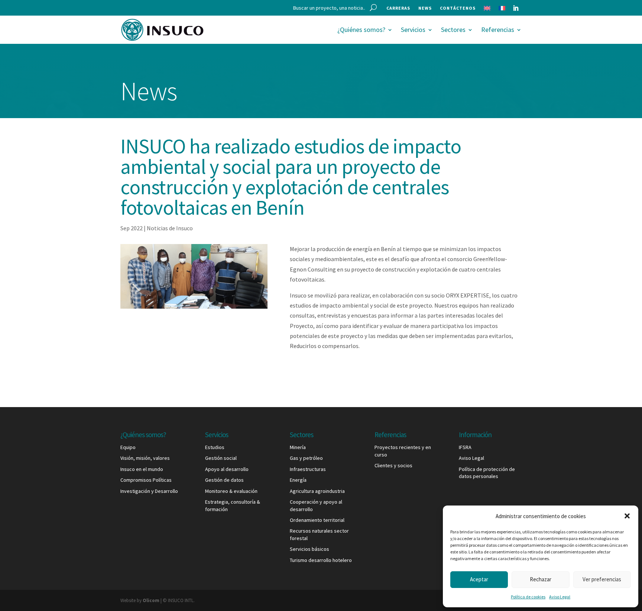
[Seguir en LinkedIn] (516, 8)
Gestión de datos (224, 480)
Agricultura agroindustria (317, 491)
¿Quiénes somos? (361, 29)
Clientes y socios (393, 465)
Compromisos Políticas (146, 480)
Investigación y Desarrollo (149, 491)
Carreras (398, 8)
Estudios (214, 447)
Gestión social (221, 458)
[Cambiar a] (487, 10)
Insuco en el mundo (141, 469)
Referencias (497, 29)
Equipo (128, 447)
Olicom (151, 600)
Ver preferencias (602, 579)
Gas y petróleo (306, 458)
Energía (298, 480)
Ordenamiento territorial (317, 520)
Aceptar (479, 579)
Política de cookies (528, 596)
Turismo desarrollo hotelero (321, 560)
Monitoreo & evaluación (231, 491)
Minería (298, 447)
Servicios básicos (309, 549)
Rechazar (540, 579)
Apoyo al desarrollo (227, 469)
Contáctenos (458, 8)
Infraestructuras (308, 469)
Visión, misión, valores (145, 458)
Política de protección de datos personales (487, 473)
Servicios (413, 29)
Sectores (453, 29)
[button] (627, 516)
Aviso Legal (559, 596)
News (425, 8)
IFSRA (465, 447)
